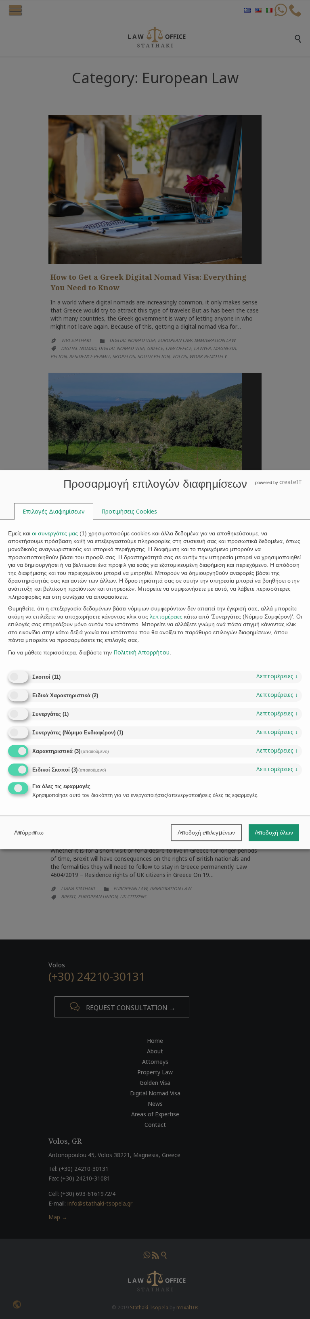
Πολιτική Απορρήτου (141, 652)
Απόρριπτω (29, 832)
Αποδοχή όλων (274, 832)
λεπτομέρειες (277, 676)
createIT (290, 482)
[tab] (53, 511)
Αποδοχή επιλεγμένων (206, 832)
